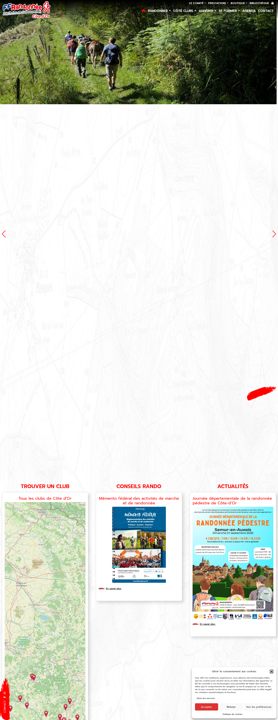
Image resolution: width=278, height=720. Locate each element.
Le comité (196, 3)
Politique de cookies (232, 714)
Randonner (158, 10)
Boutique (238, 3)
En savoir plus (114, 589)
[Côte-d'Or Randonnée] (26, 10)
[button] (271, 671)
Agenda (249, 10)
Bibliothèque (259, 3)
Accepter (206, 707)
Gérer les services (206, 698)
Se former (228, 10)
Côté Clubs (183, 10)
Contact (266, 10)
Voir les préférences (258, 707)
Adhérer (206, 10)
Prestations (217, 3)
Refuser (231, 707)
